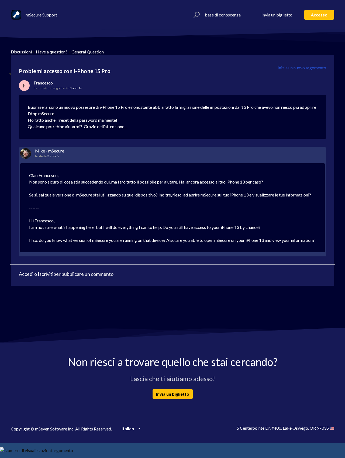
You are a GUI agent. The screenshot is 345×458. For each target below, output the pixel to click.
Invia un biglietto (276, 14)
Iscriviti (45, 274)
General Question (87, 51)
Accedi (26, 274)
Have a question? (51, 51)
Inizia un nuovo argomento (302, 67)
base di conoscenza (223, 14)
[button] (196, 14)
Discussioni (21, 51)
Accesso (319, 14)
